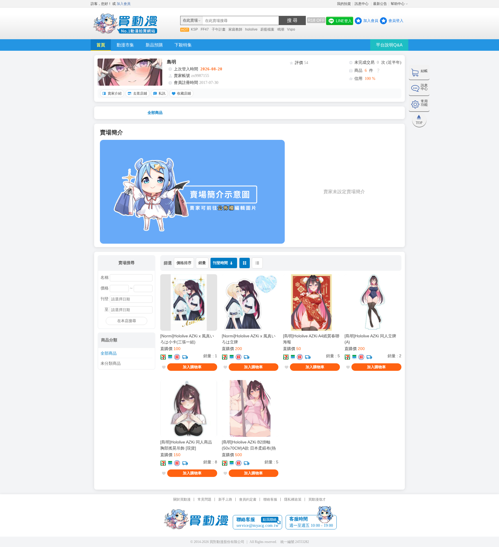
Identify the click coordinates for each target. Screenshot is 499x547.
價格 (104, 288)
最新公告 (380, 4)
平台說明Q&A (389, 44)
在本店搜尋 (126, 321)
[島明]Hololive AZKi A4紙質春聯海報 (311, 339)
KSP (194, 29)
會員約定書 (247, 499)
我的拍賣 (344, 4)
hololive (251, 29)
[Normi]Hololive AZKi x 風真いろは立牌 (248, 339)
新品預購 (154, 44)
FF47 (205, 29)
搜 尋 (292, 20)
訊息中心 (362, 4)
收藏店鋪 (184, 93)
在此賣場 (190, 20)
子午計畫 (219, 29)
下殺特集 (183, 44)
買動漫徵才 (317, 499)
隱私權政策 (292, 499)
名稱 (104, 278)
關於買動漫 (182, 499)
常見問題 (204, 499)
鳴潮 (280, 29)
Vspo (291, 29)
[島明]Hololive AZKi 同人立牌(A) (370, 339)
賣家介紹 (115, 93)
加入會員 (124, 4)
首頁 (100, 44)
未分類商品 (110, 364)
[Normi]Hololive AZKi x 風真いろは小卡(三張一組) (187, 339)
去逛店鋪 (140, 93)
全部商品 (155, 112)
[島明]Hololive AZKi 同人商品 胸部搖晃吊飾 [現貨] (186, 445)
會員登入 (395, 20)
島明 (171, 61)
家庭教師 (235, 29)
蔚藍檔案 (267, 29)
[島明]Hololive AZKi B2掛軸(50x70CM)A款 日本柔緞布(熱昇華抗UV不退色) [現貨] (249, 445)
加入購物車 (192, 367)
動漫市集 (125, 44)
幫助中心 (398, 4)
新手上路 (225, 499)
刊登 (104, 299)
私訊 (162, 93)
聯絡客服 (270, 499)
